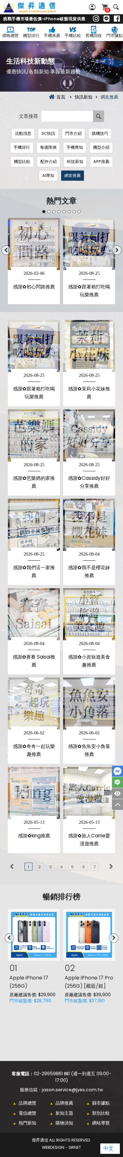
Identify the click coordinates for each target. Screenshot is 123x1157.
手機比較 (73, 35)
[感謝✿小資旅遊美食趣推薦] (89, 614)
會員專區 (93, 7)
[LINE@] (106, 19)
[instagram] (96, 19)
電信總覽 (27, 1113)
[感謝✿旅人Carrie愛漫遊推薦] (89, 793)
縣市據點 (101, 1103)
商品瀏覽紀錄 (117, 793)
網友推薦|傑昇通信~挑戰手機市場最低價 (36, 11)
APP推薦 (101, 161)
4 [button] (59, 211)
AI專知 (48, 175)
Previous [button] (6, 250)
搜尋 (116, 7)
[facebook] (117, 19)
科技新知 (75, 161)
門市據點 (114, 35)
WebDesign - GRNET (61, 1147)
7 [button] (74, 211)
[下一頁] (111, 867)
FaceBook (117, 771)
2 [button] (48, 211)
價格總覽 (10, 35)
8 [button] (79, 211)
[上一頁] (12, 867)
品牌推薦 (64, 1103)
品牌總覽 (27, 1103)
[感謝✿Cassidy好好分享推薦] (89, 435)
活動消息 (23, 133)
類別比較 (101, 1113)
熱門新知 (27, 1123)
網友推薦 (72, 175)
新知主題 (64, 1113)
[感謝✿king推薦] (34, 793)
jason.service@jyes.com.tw (72, 1090)
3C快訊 (48, 133)
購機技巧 (100, 133)
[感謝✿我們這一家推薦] (34, 525)
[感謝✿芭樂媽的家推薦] (34, 435)
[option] (34, 261)
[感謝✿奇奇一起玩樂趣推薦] (34, 704)
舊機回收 (93, 35)
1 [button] (43, 211)
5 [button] (64, 211)
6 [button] (69, 211)
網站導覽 (101, 1123)
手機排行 (22, 147)
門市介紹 (73, 133)
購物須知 (64, 1123)
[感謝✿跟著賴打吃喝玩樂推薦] (34, 346)
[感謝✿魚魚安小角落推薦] (89, 704)
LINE (117, 782)
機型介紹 (101, 147)
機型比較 (22, 161)
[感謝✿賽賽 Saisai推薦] (34, 614)
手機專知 (75, 147)
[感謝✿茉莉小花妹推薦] (89, 346)
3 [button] (54, 211)
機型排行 (31, 35)
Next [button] (116, 250)
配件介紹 (48, 161)
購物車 (107, 10)
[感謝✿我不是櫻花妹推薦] (89, 525)
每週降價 (48, 147)
